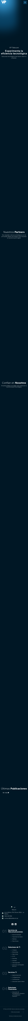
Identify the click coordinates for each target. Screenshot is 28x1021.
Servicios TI (12, 972)
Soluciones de (14, 117)
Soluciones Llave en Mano (18, 981)
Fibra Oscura (15, 941)
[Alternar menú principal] (25, 2)
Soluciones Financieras (12, 988)
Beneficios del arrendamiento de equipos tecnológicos (13, 827)
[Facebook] (12, 924)
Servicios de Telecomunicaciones (15, 931)
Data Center (15, 954)
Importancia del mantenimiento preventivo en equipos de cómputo (12, 840)
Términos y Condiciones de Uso (15, 1016)
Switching (14, 958)
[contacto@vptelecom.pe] (10, 918)
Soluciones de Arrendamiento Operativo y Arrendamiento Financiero (18, 994)
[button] (14, 96)
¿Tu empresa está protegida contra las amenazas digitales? (12, 814)
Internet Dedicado (16, 934)
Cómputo (14, 950)
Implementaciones (16, 975)
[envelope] (14, 862)
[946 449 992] (7, 916)
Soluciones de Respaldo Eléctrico (18, 965)
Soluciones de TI (14, 947)
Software (14, 960)
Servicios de (14, 89)
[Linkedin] (16, 924)
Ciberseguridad (16, 962)
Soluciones (14, 173)
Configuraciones (16, 977)
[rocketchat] (14, 876)
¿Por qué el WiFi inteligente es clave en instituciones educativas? (14, 802)
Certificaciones (15, 979)
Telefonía (14, 939)
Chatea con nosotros (14, 879)
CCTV (13, 956)
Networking (15, 952)
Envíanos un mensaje (14, 865)
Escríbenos (14, 867)
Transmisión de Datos (17, 936)
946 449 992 (14, 881)
